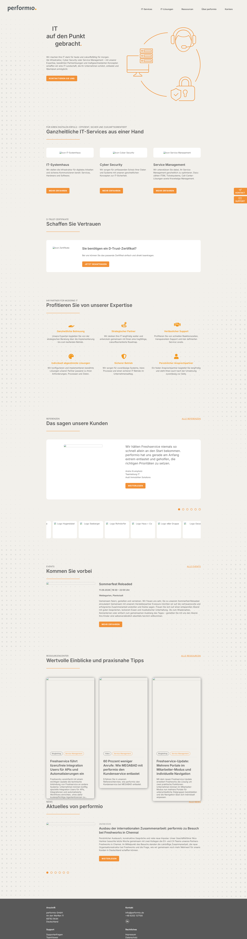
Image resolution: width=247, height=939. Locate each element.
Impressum (130, 934)
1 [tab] (179, 509)
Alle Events (194, 566)
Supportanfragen (54, 934)
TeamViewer (52, 937)
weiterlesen (135, 485)
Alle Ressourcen (191, 656)
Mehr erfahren (111, 624)
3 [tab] (187, 509)
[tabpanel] (123, 469)
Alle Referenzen (191, 418)
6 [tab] (200, 509)
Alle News (195, 801)
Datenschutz (131, 937)
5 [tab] (196, 509)
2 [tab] (183, 509)
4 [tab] (191, 509)
